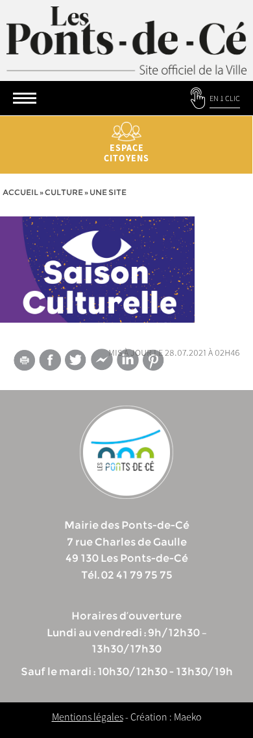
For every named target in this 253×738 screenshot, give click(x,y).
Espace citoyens (126, 153)
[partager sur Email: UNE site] (24, 362)
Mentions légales (87, 716)
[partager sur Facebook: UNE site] (50, 360)
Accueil (20, 192)
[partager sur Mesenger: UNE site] (102, 362)
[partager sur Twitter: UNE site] (76, 360)
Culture (64, 192)
